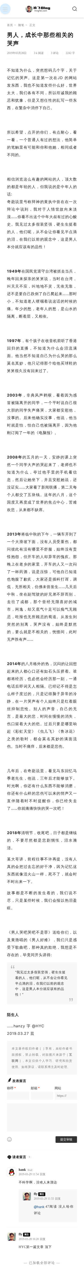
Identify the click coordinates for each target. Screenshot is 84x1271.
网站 (58, 1088)
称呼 (11, 1088)
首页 (10, 25)
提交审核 (66, 1139)
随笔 (21, 25)
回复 (43, 1174)
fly (36, 1194)
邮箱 (35, 1088)
